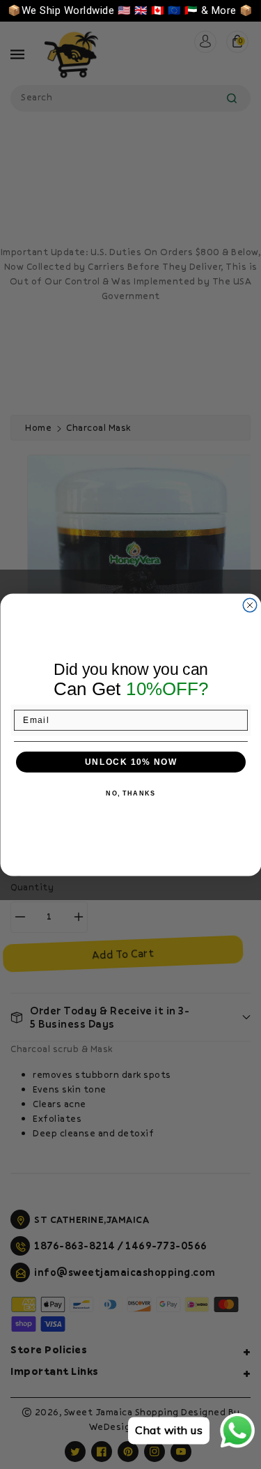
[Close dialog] (250, 605)
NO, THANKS (130, 794)
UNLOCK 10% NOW (130, 761)
